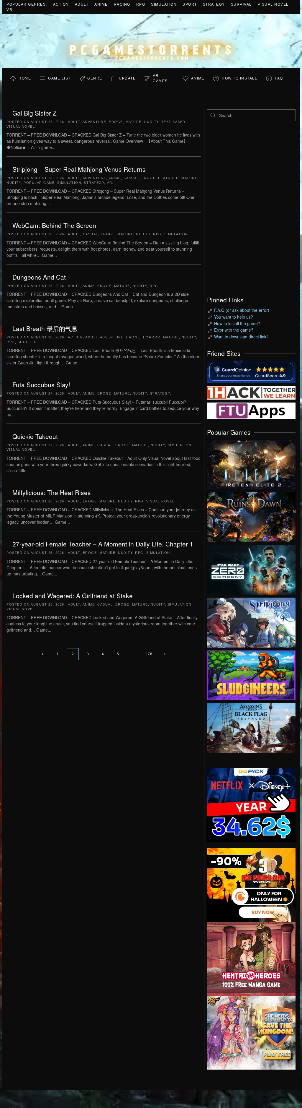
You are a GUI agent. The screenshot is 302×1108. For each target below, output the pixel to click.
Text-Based (173, 122)
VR (9, 10)
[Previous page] (43, 654)
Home (25, 78)
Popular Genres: (26, 4)
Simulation (164, 4)
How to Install (239, 78)
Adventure (94, 122)
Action (61, 4)
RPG (140, 4)
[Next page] (165, 654)
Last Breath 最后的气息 (45, 328)
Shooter (27, 342)
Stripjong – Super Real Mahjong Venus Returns (79, 169)
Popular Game (39, 182)
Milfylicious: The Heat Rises (51, 492)
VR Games (160, 78)
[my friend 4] (251, 410)
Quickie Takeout (35, 436)
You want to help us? (233, 317)
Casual (131, 178)
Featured (168, 178)
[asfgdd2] (251, 958)
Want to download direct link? (241, 337)
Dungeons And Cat (39, 276)
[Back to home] (151, 41)
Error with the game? (233, 330)
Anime (101, 4)
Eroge (116, 122)
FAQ (279, 78)
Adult (82, 4)
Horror (151, 337)
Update (127, 78)
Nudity (151, 122)
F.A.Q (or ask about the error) (241, 310)
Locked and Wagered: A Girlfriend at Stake (72, 595)
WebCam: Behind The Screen (54, 225)
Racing (122, 4)
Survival (241, 4)
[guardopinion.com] (251, 371)
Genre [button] (94, 78)
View (251, 463)
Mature (134, 122)
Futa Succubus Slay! (41, 384)
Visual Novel (273, 4)
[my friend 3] (251, 392)
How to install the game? (237, 323)
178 (149, 654)
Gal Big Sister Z (34, 112)
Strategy (214, 4)
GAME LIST (59, 78)
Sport (190, 4)
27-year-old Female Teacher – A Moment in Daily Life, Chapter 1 (102, 543)
